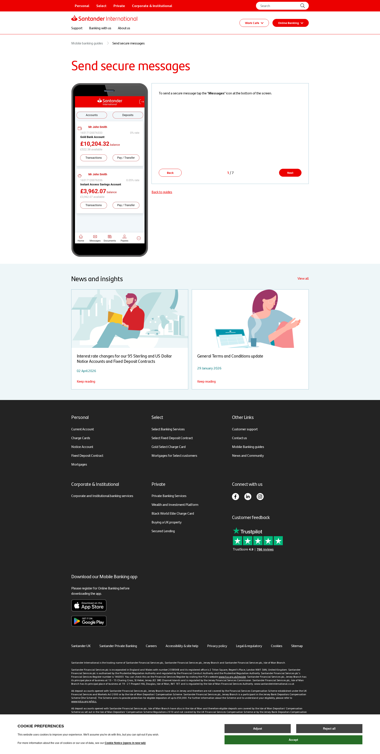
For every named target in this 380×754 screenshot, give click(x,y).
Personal (82, 5)
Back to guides (162, 191)
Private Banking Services (169, 495)
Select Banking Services (168, 428)
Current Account (82, 428)
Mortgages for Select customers (174, 455)
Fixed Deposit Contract (87, 455)
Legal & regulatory (249, 645)
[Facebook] (235, 496)
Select (101, 5)
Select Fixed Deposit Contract (172, 437)
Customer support (245, 428)
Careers (151, 645)
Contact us (239, 437)
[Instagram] (260, 496)
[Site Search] (304, 6)
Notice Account (82, 446)
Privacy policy (217, 645)
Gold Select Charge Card (169, 446)
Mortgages (79, 464)
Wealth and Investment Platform (175, 504)
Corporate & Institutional (152, 5)
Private (119, 5)
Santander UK (81, 645)
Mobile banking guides (87, 43)
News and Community (248, 455)
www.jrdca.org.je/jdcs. (84, 701)
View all (303, 278)
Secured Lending (163, 530)
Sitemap (297, 645)
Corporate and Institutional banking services (102, 495)
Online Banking (288, 22)
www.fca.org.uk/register (232, 677)
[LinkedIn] (247, 496)
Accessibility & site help (182, 645)
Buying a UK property (167, 522)
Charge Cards (80, 437)
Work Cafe (252, 22)
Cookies (276, 645)
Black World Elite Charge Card (173, 513)
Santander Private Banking (118, 645)
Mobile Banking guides (248, 446)
